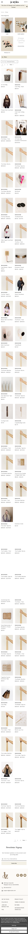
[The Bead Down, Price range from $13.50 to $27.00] (21, 205)
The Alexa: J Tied (5, 139)
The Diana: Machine (20, 627)
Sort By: (4, 61)
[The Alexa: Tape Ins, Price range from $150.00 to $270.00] (21, 154)
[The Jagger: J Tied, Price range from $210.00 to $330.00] (7, 820)
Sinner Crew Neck (19, 294)
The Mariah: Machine (20, 679)
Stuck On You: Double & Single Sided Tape (20, 474)
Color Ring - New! (19, 86)
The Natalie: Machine (6, 473)
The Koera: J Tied (19, 319)
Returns (17, 905)
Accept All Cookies (14, 931)
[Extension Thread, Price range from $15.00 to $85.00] (21, 256)
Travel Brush (18, 345)
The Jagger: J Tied (6, 831)
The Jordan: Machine (6, 753)
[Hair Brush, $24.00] (21, 180)
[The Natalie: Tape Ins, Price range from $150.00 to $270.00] (21, 436)
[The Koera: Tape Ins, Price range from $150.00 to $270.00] (21, 384)
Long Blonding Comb (20, 422)
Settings (14, 925)
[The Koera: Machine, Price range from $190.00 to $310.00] (7, 359)
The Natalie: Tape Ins (20, 448)
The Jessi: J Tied (5, 500)
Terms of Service (20, 902)
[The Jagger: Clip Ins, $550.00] (21, 820)
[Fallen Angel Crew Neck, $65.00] (7, 230)
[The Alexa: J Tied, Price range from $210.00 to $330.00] (7, 127)
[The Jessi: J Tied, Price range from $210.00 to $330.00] (7, 489)
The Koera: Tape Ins (20, 396)
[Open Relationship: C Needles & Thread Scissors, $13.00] (7, 615)
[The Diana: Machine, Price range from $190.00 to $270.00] (21, 615)
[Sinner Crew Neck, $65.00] (21, 283)
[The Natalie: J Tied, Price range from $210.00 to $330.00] (7, 436)
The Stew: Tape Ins (6, 806)
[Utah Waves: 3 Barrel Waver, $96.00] (7, 256)
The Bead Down (19, 216)
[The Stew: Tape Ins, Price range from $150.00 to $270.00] (7, 794)
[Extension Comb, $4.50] (21, 514)
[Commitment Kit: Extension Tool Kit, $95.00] (7, 590)
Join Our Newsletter (5, 905)
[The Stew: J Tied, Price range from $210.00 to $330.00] (7, 769)
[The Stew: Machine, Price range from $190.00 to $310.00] (21, 794)
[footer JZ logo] (5, 875)
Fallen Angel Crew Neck (7, 240)
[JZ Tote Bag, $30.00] (7, 75)
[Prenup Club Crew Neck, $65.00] (7, 100)
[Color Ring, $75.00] (7, 693)
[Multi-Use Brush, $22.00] (7, 333)
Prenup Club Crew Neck (7, 110)
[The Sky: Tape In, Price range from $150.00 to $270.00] (7, 283)
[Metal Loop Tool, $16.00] (21, 718)
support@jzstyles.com (10, 890)
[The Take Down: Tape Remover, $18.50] (7, 384)
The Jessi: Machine (20, 500)
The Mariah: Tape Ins (20, 704)
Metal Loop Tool (19, 730)
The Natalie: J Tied (6, 448)
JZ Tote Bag (4, 84)
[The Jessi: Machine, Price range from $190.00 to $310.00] (21, 489)
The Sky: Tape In (5, 294)
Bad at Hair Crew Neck (6, 319)
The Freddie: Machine (20, 576)
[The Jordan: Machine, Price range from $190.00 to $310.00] (7, 744)
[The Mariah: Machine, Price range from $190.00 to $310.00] (21, 667)
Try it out (13, 7)
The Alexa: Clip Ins (5, 164)
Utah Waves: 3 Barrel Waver (6, 268)
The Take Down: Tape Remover (6, 396)
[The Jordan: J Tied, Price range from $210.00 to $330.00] (7, 718)
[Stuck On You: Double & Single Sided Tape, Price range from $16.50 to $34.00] (21, 462)
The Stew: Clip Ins (19, 780)
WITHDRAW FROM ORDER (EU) (19, 908)
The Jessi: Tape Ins (6, 525)
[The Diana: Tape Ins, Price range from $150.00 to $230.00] (7, 642)
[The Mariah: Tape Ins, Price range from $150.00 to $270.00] (21, 693)
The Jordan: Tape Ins (20, 755)
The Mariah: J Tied (19, 654)
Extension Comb (19, 524)
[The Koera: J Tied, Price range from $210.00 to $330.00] (21, 308)
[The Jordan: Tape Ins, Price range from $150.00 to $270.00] (21, 744)
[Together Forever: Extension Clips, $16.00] (7, 667)
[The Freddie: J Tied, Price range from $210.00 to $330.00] (7, 539)
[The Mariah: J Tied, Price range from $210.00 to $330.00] (21, 642)
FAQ (3, 909)
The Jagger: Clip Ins (20, 829)
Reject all (14, 928)
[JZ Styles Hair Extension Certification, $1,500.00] (21, 127)
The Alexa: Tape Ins (20, 166)
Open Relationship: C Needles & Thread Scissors (6, 627)
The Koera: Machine (6, 370)
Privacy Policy (19, 899)
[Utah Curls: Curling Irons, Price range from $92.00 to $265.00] (21, 100)
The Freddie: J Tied (6, 551)
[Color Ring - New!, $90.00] (21, 75)
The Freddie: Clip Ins (20, 551)
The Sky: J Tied (19, 242)
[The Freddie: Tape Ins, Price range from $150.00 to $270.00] (7, 565)
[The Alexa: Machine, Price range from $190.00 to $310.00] (7, 180)
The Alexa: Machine (6, 191)
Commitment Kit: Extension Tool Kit (5, 600)
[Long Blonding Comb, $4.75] (21, 411)
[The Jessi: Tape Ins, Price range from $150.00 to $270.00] (7, 514)
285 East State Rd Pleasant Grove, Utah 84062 (11, 883)
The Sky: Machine (5, 216)
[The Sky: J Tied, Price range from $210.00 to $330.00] (21, 230)
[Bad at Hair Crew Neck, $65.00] (7, 308)
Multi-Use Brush (5, 345)
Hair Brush (17, 191)
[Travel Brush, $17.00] (21, 333)
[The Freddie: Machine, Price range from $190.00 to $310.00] (21, 565)
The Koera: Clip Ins (19, 370)
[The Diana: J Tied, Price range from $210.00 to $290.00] (21, 590)
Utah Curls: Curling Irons (19, 112)
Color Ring (3, 704)
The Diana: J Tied (19, 602)
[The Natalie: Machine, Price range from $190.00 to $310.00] (7, 462)
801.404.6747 (7, 887)
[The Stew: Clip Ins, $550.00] (21, 769)
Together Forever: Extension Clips (5, 678)
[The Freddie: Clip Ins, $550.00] (21, 539)
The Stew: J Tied (5, 780)
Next (11, 64)
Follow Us (5, 902)
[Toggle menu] (2, 2)
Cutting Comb (4, 421)
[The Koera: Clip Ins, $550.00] (21, 359)
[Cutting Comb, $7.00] (7, 411)
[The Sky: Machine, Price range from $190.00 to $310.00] (7, 205)
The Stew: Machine (20, 806)
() (26, 2)
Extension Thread (19, 267)
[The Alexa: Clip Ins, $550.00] (7, 154)
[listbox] (12, 61)
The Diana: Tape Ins (6, 654)
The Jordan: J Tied (5, 730)
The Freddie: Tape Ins (6, 576)
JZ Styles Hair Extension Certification (21, 139)
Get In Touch (5, 899)
